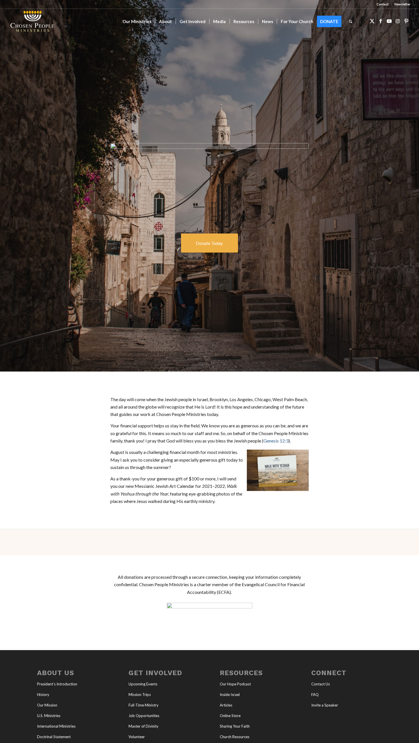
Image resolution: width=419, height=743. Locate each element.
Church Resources (234, 736)
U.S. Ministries (48, 715)
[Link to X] (372, 21)
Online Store (230, 715)
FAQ (315, 694)
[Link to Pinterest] (406, 21)
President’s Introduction (57, 684)
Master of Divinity (143, 726)
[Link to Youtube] (389, 21)
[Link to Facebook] (381, 21)
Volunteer (137, 736)
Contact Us (320, 684)
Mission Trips (140, 694)
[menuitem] (383, 4)
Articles (226, 705)
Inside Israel (230, 694)
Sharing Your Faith (235, 726)
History (43, 694)
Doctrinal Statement (54, 736)
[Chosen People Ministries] (32, 21)
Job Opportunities (144, 715)
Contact (383, 4)
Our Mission (47, 705)
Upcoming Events (143, 684)
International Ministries (56, 726)
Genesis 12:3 (275, 440)
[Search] (350, 21)
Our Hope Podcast (235, 684)
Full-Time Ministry (143, 705)
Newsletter (402, 4)
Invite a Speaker (324, 705)
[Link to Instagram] (398, 21)
